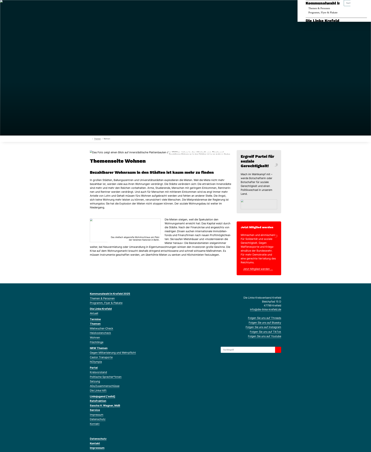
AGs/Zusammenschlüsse (104, 385)
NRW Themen (99, 348)
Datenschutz (98, 419)
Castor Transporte (101, 357)
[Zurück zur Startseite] (90, 139)
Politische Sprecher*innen (106, 376)
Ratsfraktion (98, 400)
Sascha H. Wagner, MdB (105, 405)
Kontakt (95, 423)
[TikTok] (105, 6)
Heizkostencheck (100, 332)
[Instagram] (100, 6)
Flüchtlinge (96, 342)
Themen (97, 139)
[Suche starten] (278, 350)
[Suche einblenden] (356, 6)
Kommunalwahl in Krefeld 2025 (336, 3)
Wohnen (95, 337)
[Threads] (91, 6)
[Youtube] (110, 6)
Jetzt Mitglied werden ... (258, 268)
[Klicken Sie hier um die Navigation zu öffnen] (365, 6)
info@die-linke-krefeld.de (265, 309)
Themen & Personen (319, 8)
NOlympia (96, 361)
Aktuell (94, 313)
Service (95, 410)
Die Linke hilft (98, 390)
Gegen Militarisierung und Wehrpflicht (113, 352)
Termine (95, 319)
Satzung (95, 381)
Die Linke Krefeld (322, 20)
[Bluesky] (96, 6)
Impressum (96, 414)
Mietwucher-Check (101, 328)
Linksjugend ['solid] (102, 396)
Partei (94, 367)
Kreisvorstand (98, 372)
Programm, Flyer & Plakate (323, 12)
